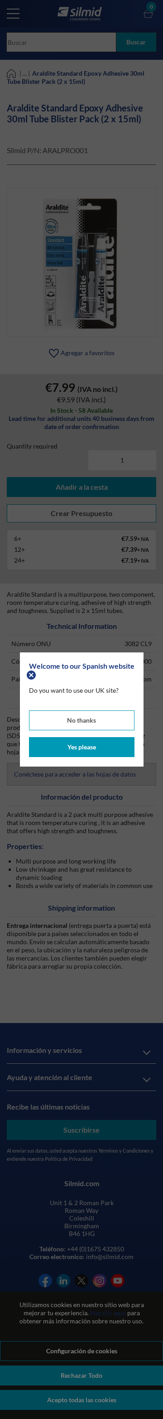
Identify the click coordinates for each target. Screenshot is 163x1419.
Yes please (81, 747)
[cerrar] (32, 674)
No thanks (81, 720)
